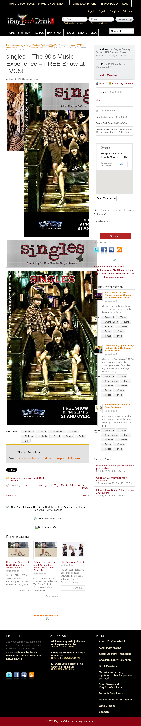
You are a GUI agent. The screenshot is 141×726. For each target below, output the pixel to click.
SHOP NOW (24, 33)
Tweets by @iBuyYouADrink (109, 266)
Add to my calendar (122, 83)
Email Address (102, 221)
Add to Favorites (108, 75)
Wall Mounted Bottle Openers (116, 699)
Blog (94, 33)
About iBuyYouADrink (112, 641)
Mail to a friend (107, 110)
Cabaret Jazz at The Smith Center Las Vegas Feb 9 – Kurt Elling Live (44, 566)
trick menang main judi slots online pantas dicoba (68, 643)
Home (11, 33)
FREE (79, 45)
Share (99, 100)
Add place (115, 11)
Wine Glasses (107, 705)
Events (82, 33)
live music (40, 47)
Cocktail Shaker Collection (115, 659)
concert (72, 45)
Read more (24, 590)
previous (12, 495)
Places (70, 33)
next (84, 495)
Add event (128, 11)
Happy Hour (54, 33)
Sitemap (104, 711)
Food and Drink (38, 45)
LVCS (50, 47)
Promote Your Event (51, 4)
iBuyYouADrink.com (64, 721)
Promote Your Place (21, 4)
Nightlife (53, 45)
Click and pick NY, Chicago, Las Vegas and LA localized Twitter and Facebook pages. (114, 273)
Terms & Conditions (84, 4)
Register (91, 11)
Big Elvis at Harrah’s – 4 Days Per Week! (118, 406)
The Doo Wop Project (72, 562)
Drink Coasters (108, 666)
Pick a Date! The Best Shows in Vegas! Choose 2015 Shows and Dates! (118, 295)
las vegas (43, 485)
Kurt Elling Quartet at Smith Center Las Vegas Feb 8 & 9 (17, 565)
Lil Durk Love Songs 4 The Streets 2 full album (67, 665)
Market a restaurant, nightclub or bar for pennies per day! (115, 675)
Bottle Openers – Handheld (115, 653)
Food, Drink (38, 478)
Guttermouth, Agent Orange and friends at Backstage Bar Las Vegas (119, 348)
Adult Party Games (110, 647)
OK (121, 164)
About (126, 4)
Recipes (39, 33)
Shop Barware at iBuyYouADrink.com (111, 686)
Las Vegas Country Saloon (23, 47)
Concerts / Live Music (22, 45)
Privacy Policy (109, 4)
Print (102, 83)
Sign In (102, 11)
